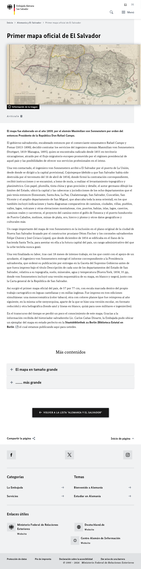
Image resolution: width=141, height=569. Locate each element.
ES (125, 4)
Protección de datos (17, 559)
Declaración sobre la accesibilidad (76, 559)
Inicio (10, 22)
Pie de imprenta (43, 559)
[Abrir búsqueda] (110, 10)
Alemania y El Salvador (29, 22)
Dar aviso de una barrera (113, 559)
